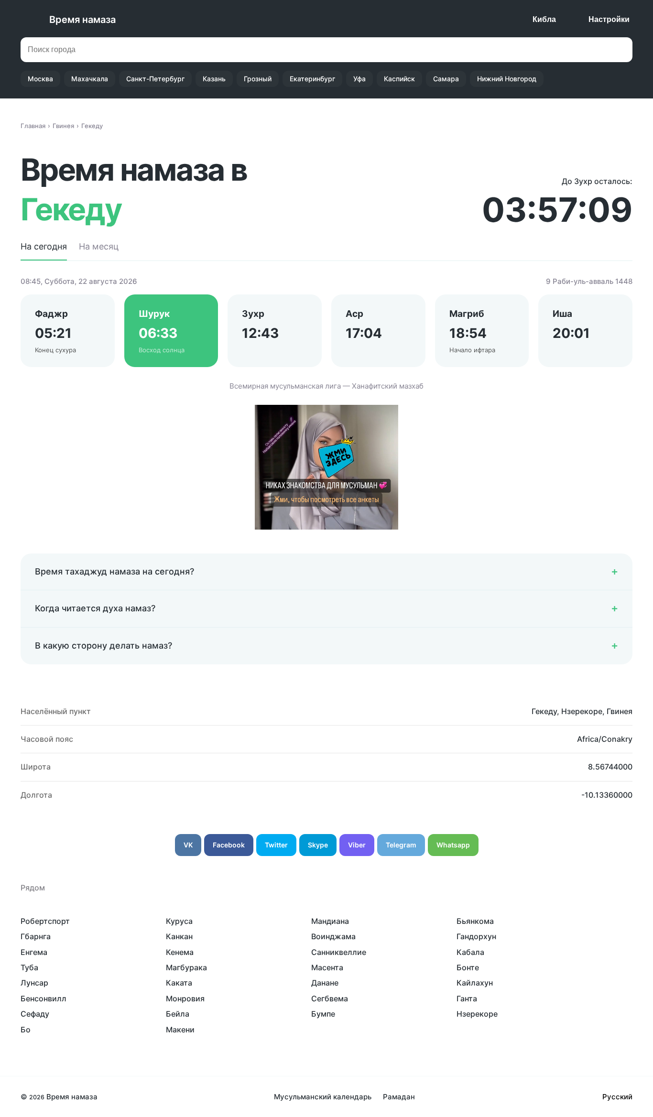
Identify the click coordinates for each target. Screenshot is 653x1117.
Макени (180, 1029)
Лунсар (34, 982)
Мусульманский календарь (322, 1096)
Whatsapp (453, 845)
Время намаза (82, 19)
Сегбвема (329, 998)
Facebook (229, 845)
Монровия (185, 998)
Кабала (470, 952)
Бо (26, 1029)
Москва (40, 79)
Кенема (180, 952)
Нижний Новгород (506, 79)
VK (188, 845)
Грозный (258, 79)
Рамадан (399, 1096)
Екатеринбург (312, 79)
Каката (179, 982)
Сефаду (35, 1014)
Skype (318, 845)
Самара (446, 79)
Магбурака (186, 967)
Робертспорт (45, 921)
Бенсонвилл (43, 998)
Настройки (609, 19)
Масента (327, 967)
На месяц (99, 246)
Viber (357, 845)
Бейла (177, 1014)
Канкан (179, 936)
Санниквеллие (338, 952)
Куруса (179, 921)
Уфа (359, 79)
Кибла (544, 19)
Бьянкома (475, 921)
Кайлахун (475, 982)
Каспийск (399, 79)
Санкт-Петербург (155, 79)
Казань (214, 79)
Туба (29, 967)
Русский (617, 1096)
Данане (324, 982)
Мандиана (330, 921)
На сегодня (44, 246)
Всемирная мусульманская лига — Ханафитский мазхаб (326, 385)
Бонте (468, 967)
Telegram (401, 845)
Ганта (467, 998)
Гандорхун (476, 936)
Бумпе (323, 1014)
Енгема (34, 952)
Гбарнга (36, 936)
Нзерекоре (477, 1014)
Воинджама (333, 936)
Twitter (276, 845)
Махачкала (89, 79)
